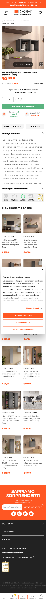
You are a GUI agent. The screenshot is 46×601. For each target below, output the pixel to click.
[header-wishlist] (40, 12)
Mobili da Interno (22, 21)
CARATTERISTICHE (12, 126)
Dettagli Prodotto (11, 133)
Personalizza (21, 322)
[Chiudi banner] (42, 269)
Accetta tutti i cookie (23, 315)
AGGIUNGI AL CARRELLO (23, 106)
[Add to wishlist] (20, 99)
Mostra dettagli (32, 308)
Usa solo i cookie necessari (23, 329)
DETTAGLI (35, 126)
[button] (41, 596)
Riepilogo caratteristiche (14, 188)
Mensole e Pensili (9, 23)
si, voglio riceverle (33, 507)
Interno (9, 21)
